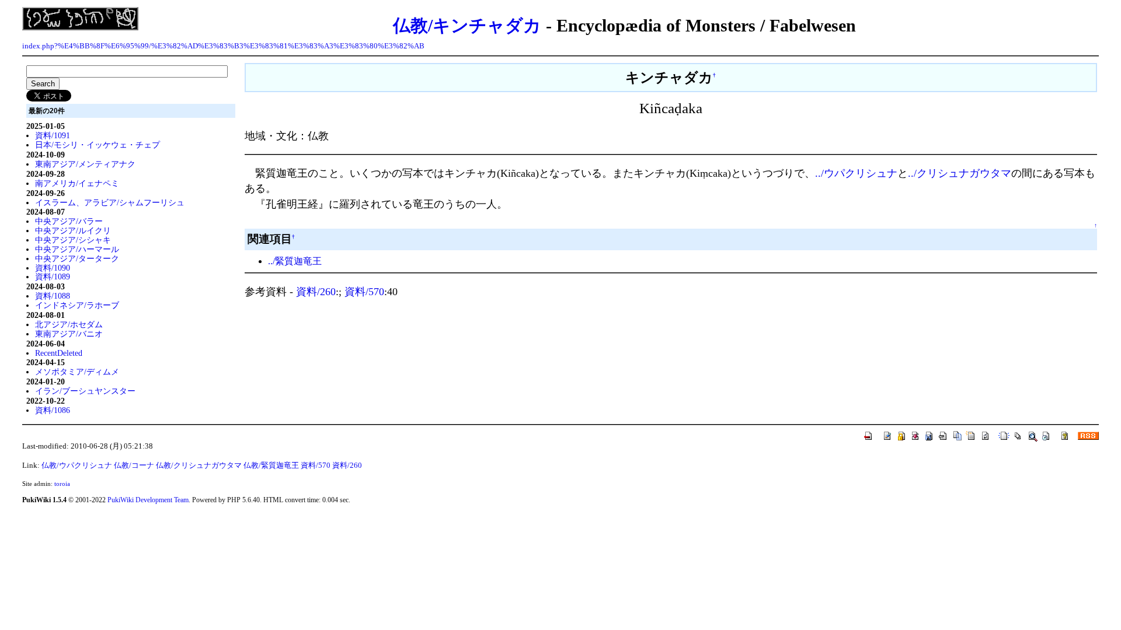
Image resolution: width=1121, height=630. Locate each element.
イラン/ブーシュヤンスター (85, 391)
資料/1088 (52, 295)
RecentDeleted (58, 353)
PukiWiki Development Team (148, 500)
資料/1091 (52, 135)
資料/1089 (52, 276)
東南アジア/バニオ (69, 333)
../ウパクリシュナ (856, 173)
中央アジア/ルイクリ (73, 230)
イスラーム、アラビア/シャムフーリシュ (109, 202)
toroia (62, 483)
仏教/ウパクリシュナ (76, 465)
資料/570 (364, 292)
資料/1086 (52, 410)
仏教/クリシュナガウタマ (199, 465)
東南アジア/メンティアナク (85, 164)
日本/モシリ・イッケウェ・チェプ (97, 144)
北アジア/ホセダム (69, 324)
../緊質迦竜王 (295, 261)
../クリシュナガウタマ (959, 173)
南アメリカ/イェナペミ (77, 183)
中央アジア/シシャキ (73, 239)
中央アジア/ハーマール (77, 249)
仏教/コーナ (134, 465)
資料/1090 (52, 267)
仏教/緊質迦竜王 (271, 465)
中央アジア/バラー (69, 221)
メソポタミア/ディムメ (77, 371)
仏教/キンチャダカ (467, 25)
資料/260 (316, 292)
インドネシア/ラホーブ (77, 305)
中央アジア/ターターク (77, 258)
